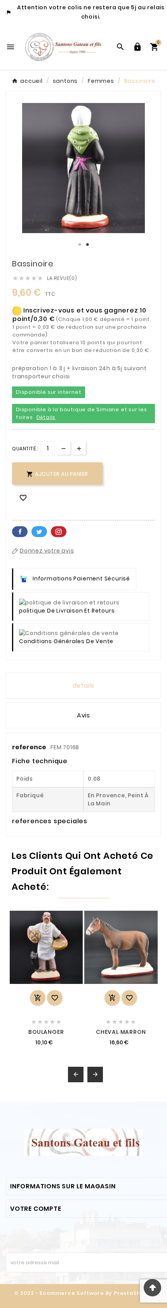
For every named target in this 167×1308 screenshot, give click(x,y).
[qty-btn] (79, 448)
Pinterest (58, 531)
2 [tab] (87, 245)
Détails (46, 417)
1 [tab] (80, 245)
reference (29, 747)
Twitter (39, 531)
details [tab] (84, 685)
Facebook (20, 531)
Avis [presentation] (83, 715)
